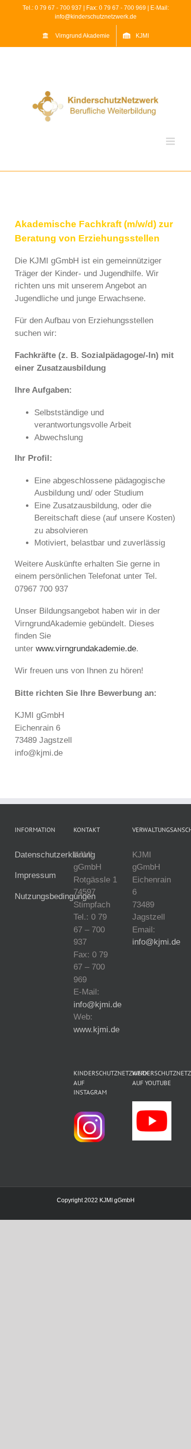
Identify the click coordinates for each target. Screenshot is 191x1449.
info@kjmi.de (97, 1004)
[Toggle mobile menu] (171, 141)
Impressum (35, 875)
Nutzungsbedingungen (55, 896)
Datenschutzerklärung (55, 854)
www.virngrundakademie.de (86, 648)
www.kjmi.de (96, 1029)
